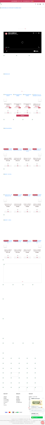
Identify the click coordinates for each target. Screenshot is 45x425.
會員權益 (17, 396)
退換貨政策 (18, 400)
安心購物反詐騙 (19, 402)
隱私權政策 (18, 399)
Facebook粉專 (6, 399)
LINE (4, 403)
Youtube (5, 405)
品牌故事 (5, 396)
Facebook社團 (6, 400)
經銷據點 (5, 398)
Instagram (5, 402)
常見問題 (17, 398)
